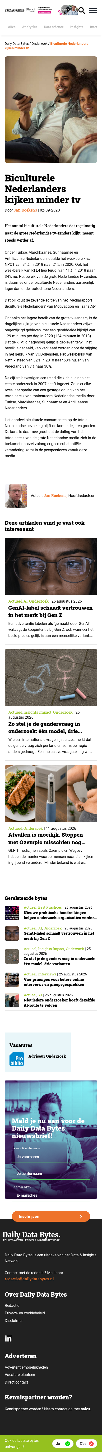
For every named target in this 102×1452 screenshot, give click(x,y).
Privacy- (11, 1313)
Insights (76, 27)
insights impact (37, 712)
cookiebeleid (34, 1313)
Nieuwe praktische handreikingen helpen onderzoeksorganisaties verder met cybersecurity (59, 917)
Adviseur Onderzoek (47, 1056)
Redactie (12, 1305)
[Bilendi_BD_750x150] (51, 13)
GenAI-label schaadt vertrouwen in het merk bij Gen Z (50, 611)
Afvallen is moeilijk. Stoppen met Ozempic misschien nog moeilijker (45, 842)
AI (25, 601)
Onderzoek (39, 601)
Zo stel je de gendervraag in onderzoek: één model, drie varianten (44, 731)
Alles (11, 27)
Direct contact (17, 1382)
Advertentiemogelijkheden (26, 1367)
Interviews (47, 974)
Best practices (50, 907)
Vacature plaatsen (20, 1374)
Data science (54, 27)
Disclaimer (14, 1320)
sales (85, 1408)
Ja (58, 1443)
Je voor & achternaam (26, 1148)
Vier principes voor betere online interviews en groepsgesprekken (54, 982)
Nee (83, 1443)
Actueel (15, 601)
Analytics (29, 27)
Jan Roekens (25, 209)
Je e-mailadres (21, 1187)
